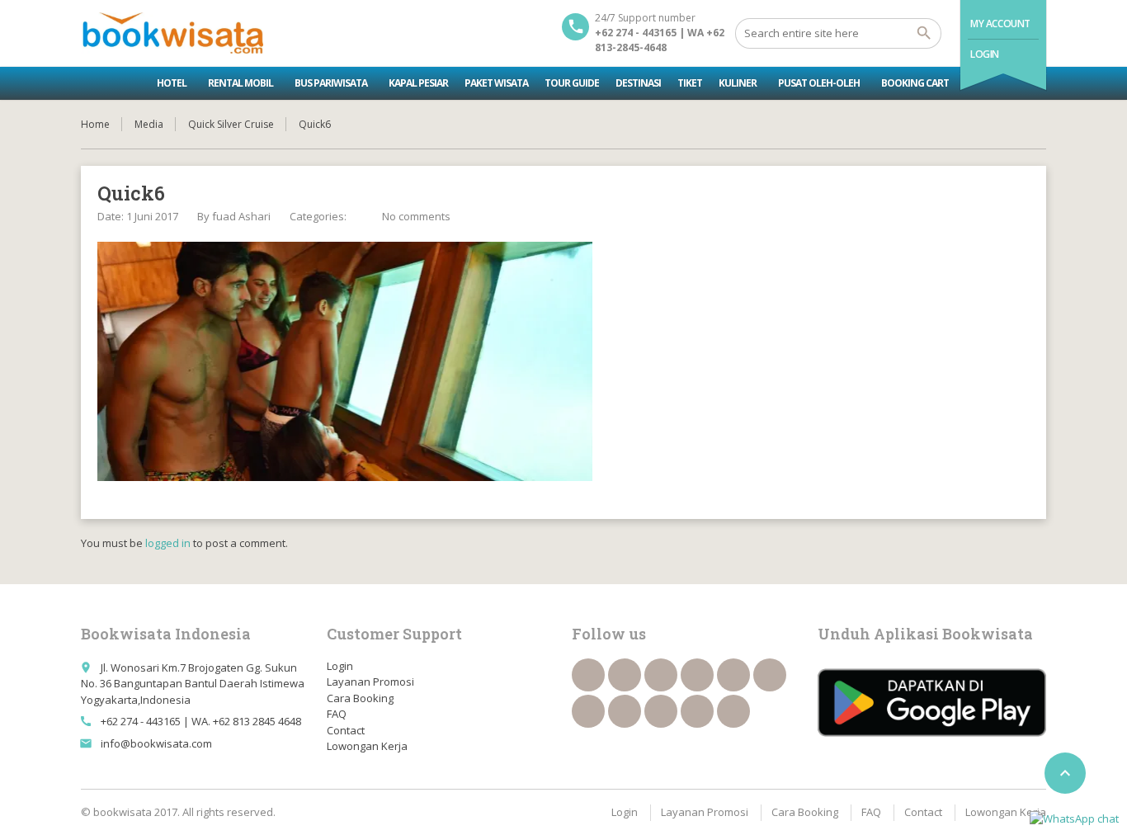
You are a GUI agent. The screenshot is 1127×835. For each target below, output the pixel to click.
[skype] (733, 711)
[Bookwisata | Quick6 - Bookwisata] (172, 33)
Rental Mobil (240, 83)
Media (148, 124)
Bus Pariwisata (331, 83)
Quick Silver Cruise (231, 124)
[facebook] (588, 674)
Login (984, 54)
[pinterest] (624, 711)
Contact (346, 730)
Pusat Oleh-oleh (819, 83)
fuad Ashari (241, 216)
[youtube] (769, 674)
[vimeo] (588, 711)
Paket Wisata (496, 83)
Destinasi (638, 83)
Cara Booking (360, 698)
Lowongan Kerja (367, 745)
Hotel (171, 83)
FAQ (337, 713)
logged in (168, 542)
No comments (416, 216)
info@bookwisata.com (156, 743)
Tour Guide (572, 83)
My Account (1000, 24)
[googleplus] (733, 674)
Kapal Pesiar (418, 83)
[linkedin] (697, 674)
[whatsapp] (660, 711)
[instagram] (697, 711)
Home (95, 124)
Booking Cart (915, 83)
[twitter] (624, 674)
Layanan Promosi (370, 681)
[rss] (660, 674)
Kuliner (738, 83)
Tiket (689, 83)
